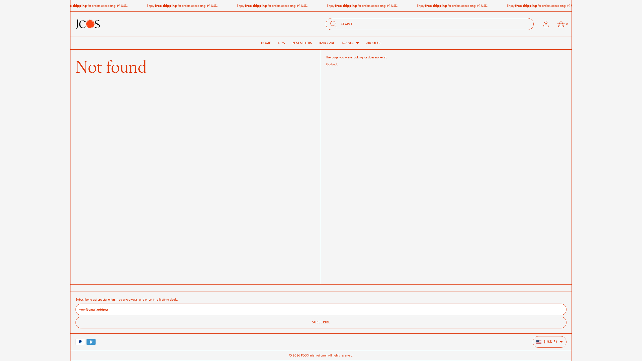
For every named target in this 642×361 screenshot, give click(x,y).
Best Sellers (302, 43)
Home (266, 43)
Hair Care (327, 43)
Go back (332, 64)
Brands (348, 43)
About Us (373, 43)
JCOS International (314, 355)
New (281, 43)
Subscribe (321, 322)
